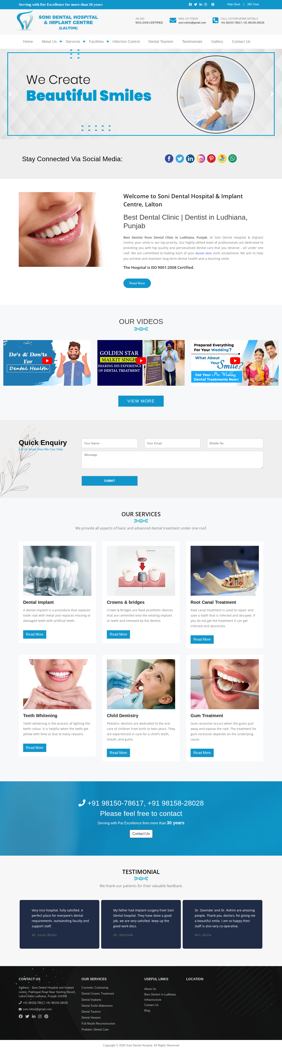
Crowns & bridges (126, 602)
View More (141, 401)
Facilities (96, 41)
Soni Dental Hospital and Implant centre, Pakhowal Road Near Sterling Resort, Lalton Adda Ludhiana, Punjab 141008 (47, 992)
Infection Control (126, 41)
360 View (253, 4)
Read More (137, 283)
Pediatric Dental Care (95, 1029)
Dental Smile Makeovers (97, 1005)
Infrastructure (152, 999)
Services (73, 41)
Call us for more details (239, 18)
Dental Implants (92, 999)
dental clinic (203, 253)
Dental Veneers (91, 1017)
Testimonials (192, 41)
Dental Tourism (160, 41)
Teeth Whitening (40, 715)
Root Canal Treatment (213, 602)
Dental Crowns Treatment (98, 993)
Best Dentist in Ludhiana (160, 994)
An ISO (139, 18)
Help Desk (233, 4)
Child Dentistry (122, 715)
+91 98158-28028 (253, 22)
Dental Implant (38, 602)
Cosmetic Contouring (95, 987)
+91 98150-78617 (231, 22)
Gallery (217, 41)
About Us (49, 41)
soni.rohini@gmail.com (192, 22)
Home (28, 41)
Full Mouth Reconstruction (98, 1023)
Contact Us (241, 41)
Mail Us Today (188, 18)
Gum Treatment (207, 715)
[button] (10, 94)
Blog (147, 1010)
